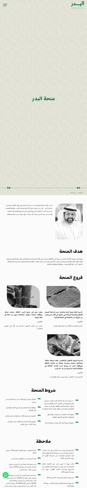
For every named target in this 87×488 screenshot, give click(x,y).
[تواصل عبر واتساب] (5, 475)
